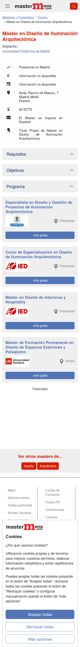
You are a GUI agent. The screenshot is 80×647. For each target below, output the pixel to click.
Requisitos (16, 154)
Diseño (29, 466)
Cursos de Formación (52, 492)
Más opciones (40, 639)
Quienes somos (18, 497)
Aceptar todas (40, 614)
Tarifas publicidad (20, 505)
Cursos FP (52, 502)
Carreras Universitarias (54, 519)
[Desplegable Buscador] (74, 6)
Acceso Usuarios (19, 512)
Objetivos (15, 170)
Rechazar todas (40, 626)
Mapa (12, 490)
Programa (15, 186)
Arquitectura (48, 466)
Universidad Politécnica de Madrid (26, 51)
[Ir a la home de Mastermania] (33, 6)
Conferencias (54, 509)
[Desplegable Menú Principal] (7, 6)
